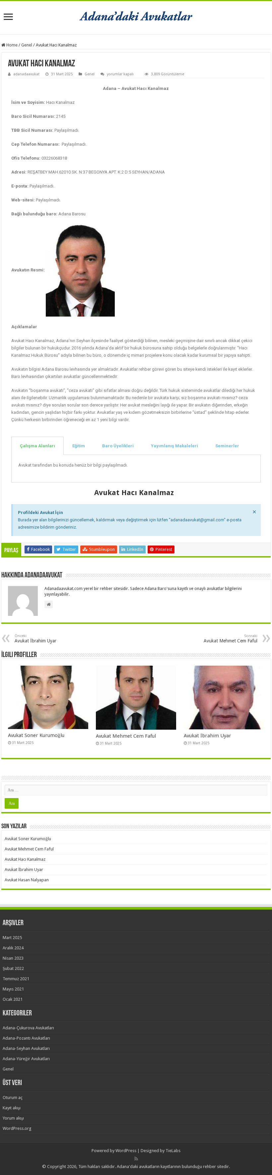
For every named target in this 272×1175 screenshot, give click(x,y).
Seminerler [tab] (227, 445)
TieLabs (173, 1150)
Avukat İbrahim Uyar (35, 638)
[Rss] (136, 1159)
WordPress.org (17, 1128)
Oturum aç (13, 1097)
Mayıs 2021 (13, 989)
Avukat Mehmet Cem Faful (230, 638)
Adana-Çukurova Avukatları (28, 1027)
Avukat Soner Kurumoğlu (36, 735)
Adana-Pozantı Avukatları (26, 1038)
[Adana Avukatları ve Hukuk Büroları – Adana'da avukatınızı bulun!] (136, 16)
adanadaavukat (26, 74)
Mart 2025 (12, 937)
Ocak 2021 (13, 999)
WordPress (125, 1150)
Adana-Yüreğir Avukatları (26, 1058)
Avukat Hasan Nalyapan (27, 879)
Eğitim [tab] (78, 445)
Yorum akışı (13, 1118)
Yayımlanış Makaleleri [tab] (174, 445)
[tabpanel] (136, 468)
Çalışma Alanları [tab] (37, 445)
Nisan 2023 (13, 958)
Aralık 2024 (13, 947)
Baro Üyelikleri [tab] (118, 445)
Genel (26, 44)
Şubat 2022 (13, 968)
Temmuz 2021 (16, 978)
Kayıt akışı (12, 1107)
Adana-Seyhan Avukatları (26, 1048)
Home (11, 44)
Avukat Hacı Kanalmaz (25, 859)
